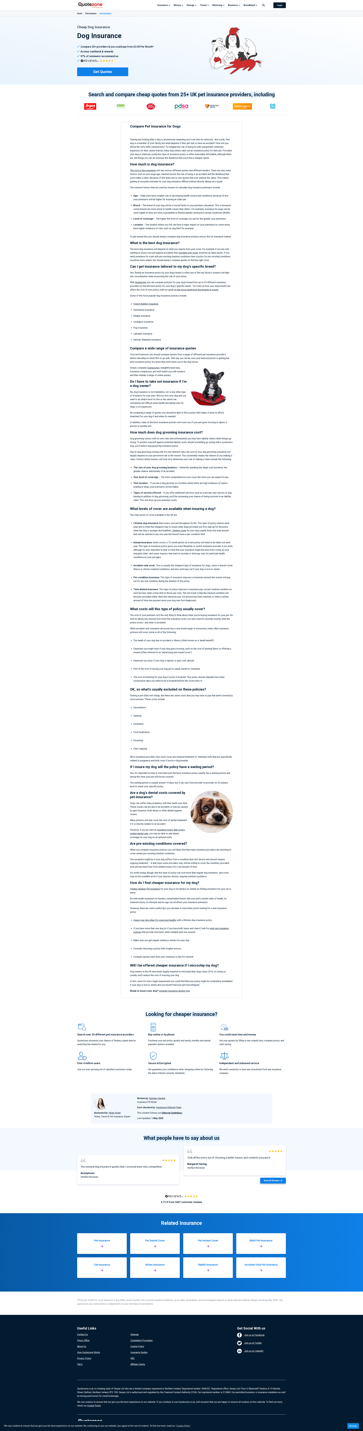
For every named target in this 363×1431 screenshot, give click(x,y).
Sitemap (134, 1334)
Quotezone (140, 282)
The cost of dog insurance (143, 170)
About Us (81, 1346)
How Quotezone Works (88, 1352)
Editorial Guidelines (172, 1113)
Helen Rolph (115, 1113)
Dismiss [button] (353, 1426)
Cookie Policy (137, 1346)
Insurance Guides (139, 1352)
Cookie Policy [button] (183, 1426)
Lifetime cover (179, 530)
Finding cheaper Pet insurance (145, 889)
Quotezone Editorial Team (168, 1107)
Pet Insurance (90, 13)
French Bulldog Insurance (145, 304)
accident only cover (188, 252)
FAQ (132, 1358)
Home (79, 13)
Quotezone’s (153, 367)
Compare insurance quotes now (174, 991)
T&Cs (80, 1364)
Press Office (83, 1340)
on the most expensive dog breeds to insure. (196, 289)
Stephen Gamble (157, 1098)
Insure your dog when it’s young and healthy (154, 920)
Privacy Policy (84, 1358)
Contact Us (82, 1334)
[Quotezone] (90, 5)
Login (279, 5)
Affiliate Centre (137, 1364)
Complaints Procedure (141, 1340)
